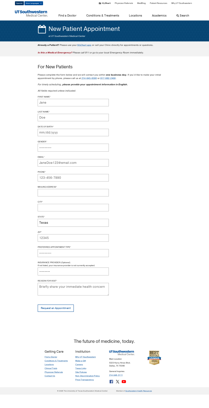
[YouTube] (124, 382)
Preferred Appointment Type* (54, 247)
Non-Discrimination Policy (87, 376)
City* (40, 202)
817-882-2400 (108, 78)
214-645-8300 (89, 78)
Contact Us (50, 376)
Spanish (19, 3)
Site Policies (81, 372)
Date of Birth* (46, 126)
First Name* (44, 96)
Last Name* (44, 111)
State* (41, 216)
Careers (79, 364)
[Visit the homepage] (31, 13)
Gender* (42, 141)
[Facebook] (111, 382)
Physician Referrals (124, 3)
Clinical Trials (51, 368)
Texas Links (80, 368)
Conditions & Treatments (102, 16)
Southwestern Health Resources (138, 391)
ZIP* (40, 232)
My (106, 3)
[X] (117, 382)
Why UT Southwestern (181, 3)
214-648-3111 (116, 375)
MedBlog (141, 3)
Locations (135, 16)
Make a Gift (80, 360)
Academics (159, 16)
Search (184, 16)
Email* (41, 157)
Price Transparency (84, 379)
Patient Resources (158, 3)
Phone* (42, 172)
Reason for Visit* (47, 280)
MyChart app (84, 45)
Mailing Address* (47, 187)
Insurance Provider (66, 264)
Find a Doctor (67, 16)
